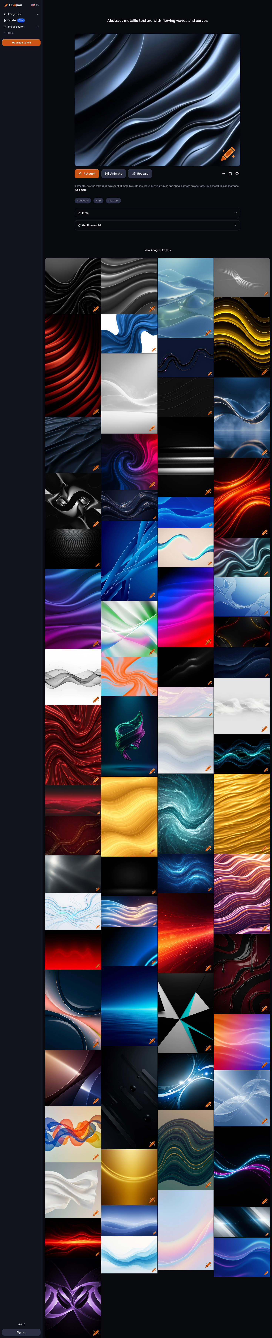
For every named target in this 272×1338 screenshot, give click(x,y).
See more (81, 189)
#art (98, 200)
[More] (223, 173)
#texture (113, 200)
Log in (21, 1324)
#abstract (83, 200)
